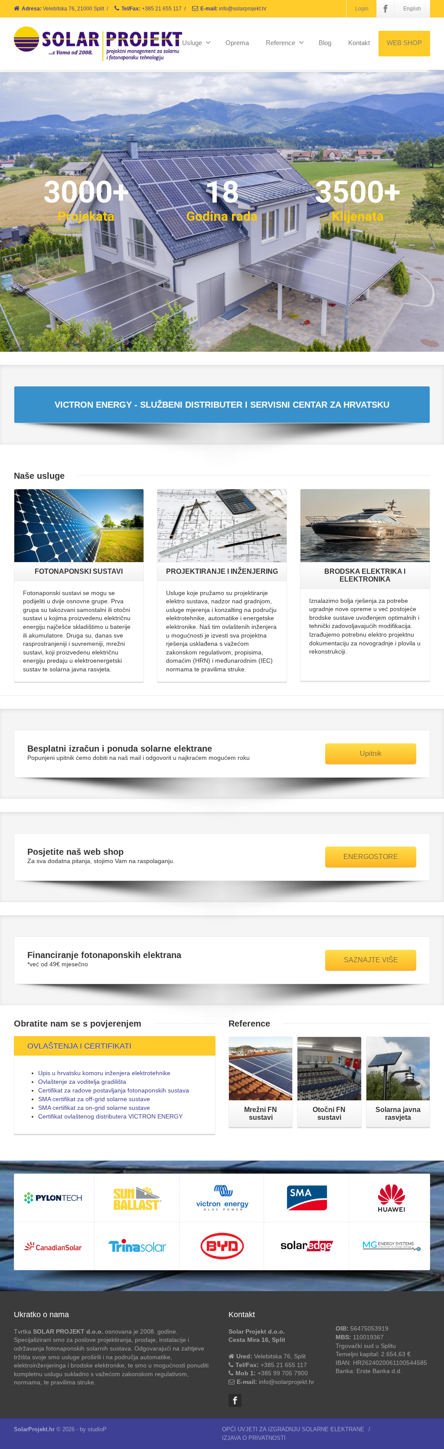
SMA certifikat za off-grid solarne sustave (94, 1099)
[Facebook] (385, 8)
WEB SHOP (404, 42)
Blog (325, 42)
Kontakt (359, 42)
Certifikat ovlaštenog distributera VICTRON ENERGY (110, 1116)
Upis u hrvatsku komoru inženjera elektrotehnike (104, 1073)
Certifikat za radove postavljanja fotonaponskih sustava (113, 1090)
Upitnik (371, 753)
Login (362, 9)
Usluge (192, 42)
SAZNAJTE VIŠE (371, 960)
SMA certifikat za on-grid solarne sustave (94, 1107)
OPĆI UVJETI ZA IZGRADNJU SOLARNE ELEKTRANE (293, 1429)
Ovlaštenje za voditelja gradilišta (82, 1081)
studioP (97, 1429)
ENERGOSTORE (370, 856)
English (412, 9)
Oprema (237, 42)
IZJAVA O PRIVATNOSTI (254, 1438)
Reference (280, 42)
